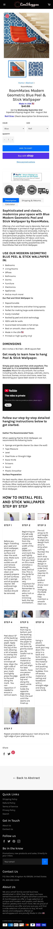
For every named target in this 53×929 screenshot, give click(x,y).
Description (10, 200)
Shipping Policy (10, 799)
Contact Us (8, 829)
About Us (7, 825)
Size (28, 123)
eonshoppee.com (10, 913)
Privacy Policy (9, 810)
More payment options (26, 162)
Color (5, 123)
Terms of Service (10, 806)
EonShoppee (17, 921)
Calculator (10, 204)
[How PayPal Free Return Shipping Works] (26, 180)
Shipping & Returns (31, 200)
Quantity (6, 134)
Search (6, 814)
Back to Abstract (28, 778)
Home (21, 83)
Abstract (29, 83)
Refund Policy (9, 803)
